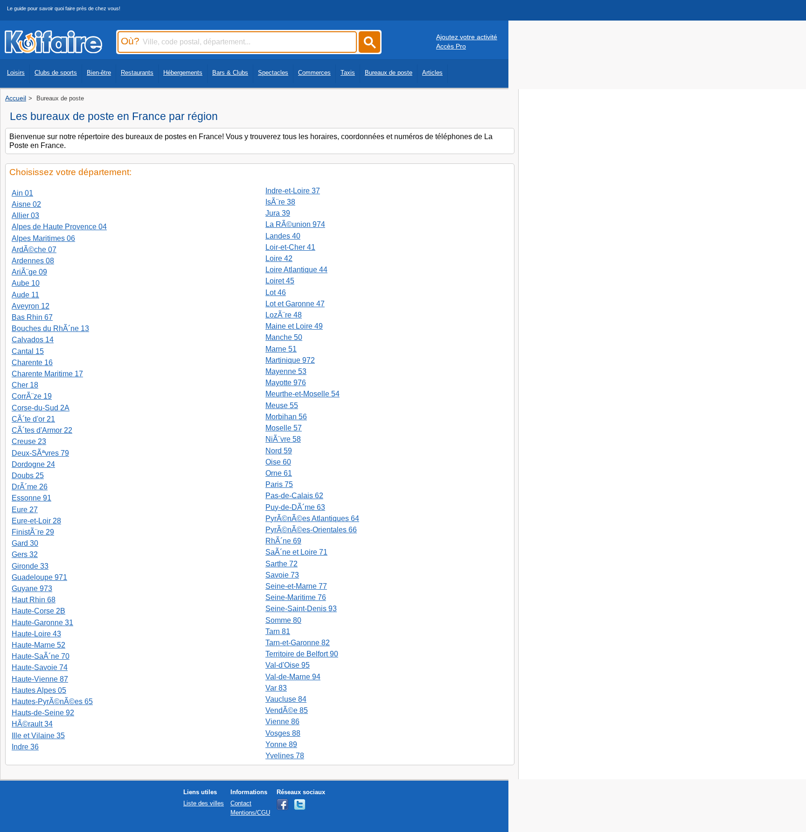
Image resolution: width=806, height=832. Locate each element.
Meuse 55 (281, 405)
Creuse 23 (29, 441)
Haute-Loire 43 (36, 634)
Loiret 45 (279, 281)
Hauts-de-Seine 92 (43, 713)
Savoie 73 (282, 575)
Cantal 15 (28, 351)
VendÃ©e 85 (286, 710)
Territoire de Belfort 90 (301, 654)
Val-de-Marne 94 (292, 677)
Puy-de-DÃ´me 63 (295, 507)
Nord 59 (278, 451)
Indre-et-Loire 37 (292, 191)
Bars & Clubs (230, 72)
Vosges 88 (282, 733)
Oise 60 (278, 462)
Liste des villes (203, 803)
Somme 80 (283, 620)
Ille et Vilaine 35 (38, 736)
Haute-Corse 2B (38, 611)
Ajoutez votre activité (466, 37)
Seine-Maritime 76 (295, 597)
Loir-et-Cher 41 (290, 247)
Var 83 (276, 688)
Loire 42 (278, 258)
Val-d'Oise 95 (287, 665)
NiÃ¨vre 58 (283, 439)
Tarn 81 (277, 631)
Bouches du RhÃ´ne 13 (50, 328)
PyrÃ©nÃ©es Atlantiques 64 (312, 518)
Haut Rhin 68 (34, 600)
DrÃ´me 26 (30, 487)
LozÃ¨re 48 (283, 315)
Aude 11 (25, 295)
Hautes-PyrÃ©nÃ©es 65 (52, 701)
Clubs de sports (56, 72)
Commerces (314, 72)
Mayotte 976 (285, 383)
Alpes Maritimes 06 (43, 238)
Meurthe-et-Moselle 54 (302, 394)
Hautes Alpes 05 (39, 690)
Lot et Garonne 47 (295, 304)
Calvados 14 (33, 340)
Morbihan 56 (286, 417)
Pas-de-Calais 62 (294, 496)
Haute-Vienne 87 (40, 679)
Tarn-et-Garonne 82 (297, 643)
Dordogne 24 (33, 464)
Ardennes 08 (33, 261)
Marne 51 (281, 349)
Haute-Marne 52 (38, 645)
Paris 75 (279, 484)
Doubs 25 (28, 475)
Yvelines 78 (284, 756)
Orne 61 (278, 473)
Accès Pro (451, 46)
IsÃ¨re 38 (280, 202)
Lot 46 (275, 292)
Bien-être (99, 72)
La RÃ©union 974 (295, 224)
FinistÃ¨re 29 (33, 532)
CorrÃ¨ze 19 (32, 396)
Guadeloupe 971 (39, 577)
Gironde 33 (30, 566)
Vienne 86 (282, 722)
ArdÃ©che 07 (34, 250)
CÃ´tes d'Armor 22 (42, 430)
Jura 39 (277, 213)
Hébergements (182, 72)
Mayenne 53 (285, 371)
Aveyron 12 (30, 306)
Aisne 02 (26, 204)
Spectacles (273, 72)
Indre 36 (25, 747)
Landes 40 (282, 236)
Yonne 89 (281, 744)
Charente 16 (32, 363)
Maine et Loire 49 (294, 326)
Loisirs (16, 72)
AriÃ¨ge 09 (29, 272)
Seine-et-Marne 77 (296, 586)
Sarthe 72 (281, 564)
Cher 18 (25, 385)
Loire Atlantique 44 (296, 270)
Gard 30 (25, 543)
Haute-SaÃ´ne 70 (40, 656)
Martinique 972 (290, 360)
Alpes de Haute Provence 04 (59, 227)
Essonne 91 (31, 498)
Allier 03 (25, 215)
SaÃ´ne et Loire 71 (296, 552)
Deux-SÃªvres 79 (40, 453)
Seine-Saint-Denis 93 (301, 609)
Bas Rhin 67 (32, 317)
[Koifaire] (53, 50)
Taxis (347, 72)
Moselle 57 (283, 428)
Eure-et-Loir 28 (36, 521)
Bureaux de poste (388, 72)
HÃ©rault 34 (32, 724)
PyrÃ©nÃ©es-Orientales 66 (311, 530)
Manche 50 (283, 337)
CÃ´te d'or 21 (33, 419)
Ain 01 (22, 193)
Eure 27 (25, 510)
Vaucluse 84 (285, 699)
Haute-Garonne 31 (42, 623)
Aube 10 (26, 283)
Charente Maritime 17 (47, 374)
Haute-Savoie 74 (40, 667)
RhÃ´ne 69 (283, 541)
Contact (240, 803)
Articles (432, 72)
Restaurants (137, 72)
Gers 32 (25, 554)
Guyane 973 (32, 588)
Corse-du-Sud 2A (40, 408)
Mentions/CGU (250, 812)
